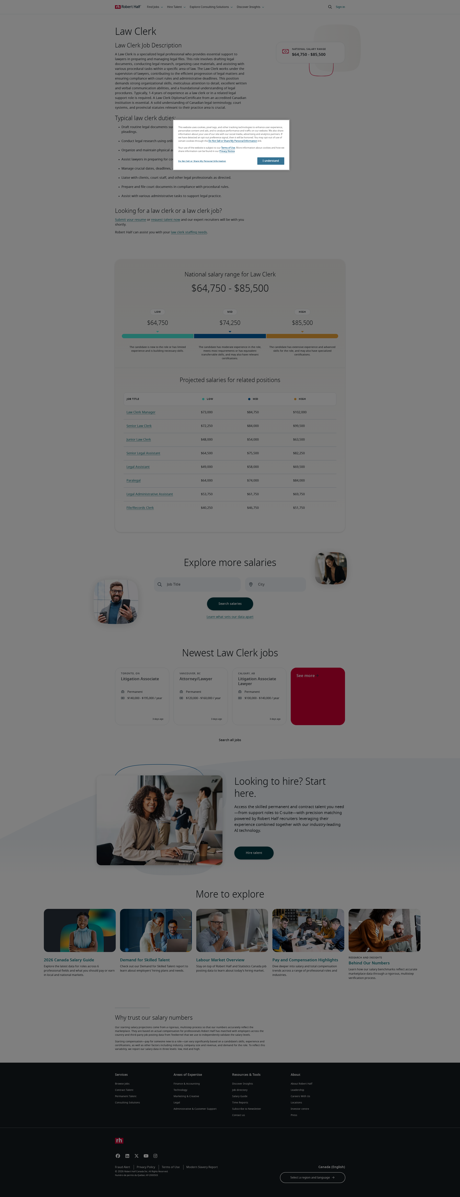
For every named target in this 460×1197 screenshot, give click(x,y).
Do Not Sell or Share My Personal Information (232, 141)
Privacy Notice (227, 151)
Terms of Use (228, 148)
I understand (271, 161)
